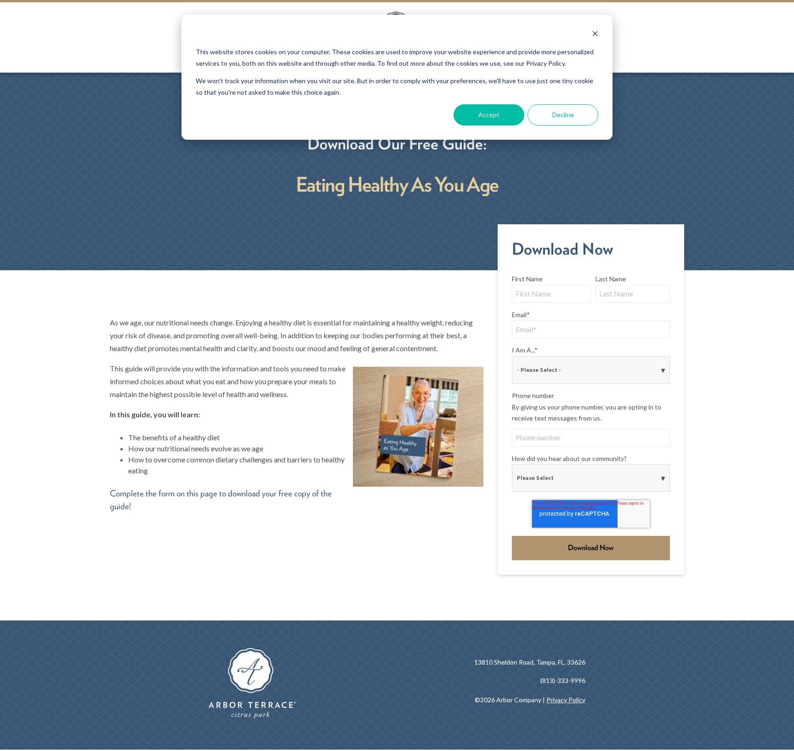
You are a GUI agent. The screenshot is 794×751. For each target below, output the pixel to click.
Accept (488, 115)
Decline (563, 115)
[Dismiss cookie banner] (595, 34)
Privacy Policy (565, 700)
